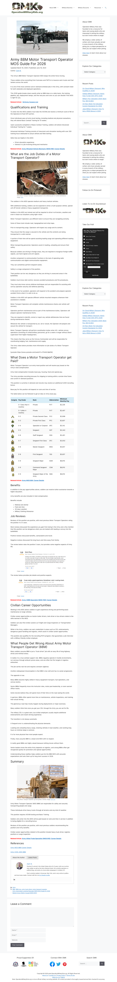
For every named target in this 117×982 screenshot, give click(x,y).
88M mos (18, 889)
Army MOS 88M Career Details (21, 847)
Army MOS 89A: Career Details (33, 480)
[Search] (104, 123)
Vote (87, 272)
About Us (45, 975)
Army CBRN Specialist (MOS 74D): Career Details (39, 600)
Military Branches (67, 7)
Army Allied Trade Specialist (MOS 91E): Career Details (41, 838)
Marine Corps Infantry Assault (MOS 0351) (25, 893)
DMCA (63, 977)
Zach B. (18, 71)
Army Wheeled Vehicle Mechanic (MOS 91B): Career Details (43, 149)
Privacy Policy (61, 975)
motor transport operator (39, 889)
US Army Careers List (30, 102)
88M (14, 889)
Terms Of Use (70, 975)
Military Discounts (83, 7)
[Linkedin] (14, 880)
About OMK (53, 7)
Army (14, 887)
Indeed (22, 571)
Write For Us (56, 977)
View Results (95, 275)
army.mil (53, 799)
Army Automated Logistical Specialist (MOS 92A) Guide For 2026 (31, 891)
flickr (22, 197)
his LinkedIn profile (44, 875)
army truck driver (27, 889)
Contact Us (52, 975)
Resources (97, 7)
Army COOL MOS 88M (18, 852)
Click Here (86, 53)
